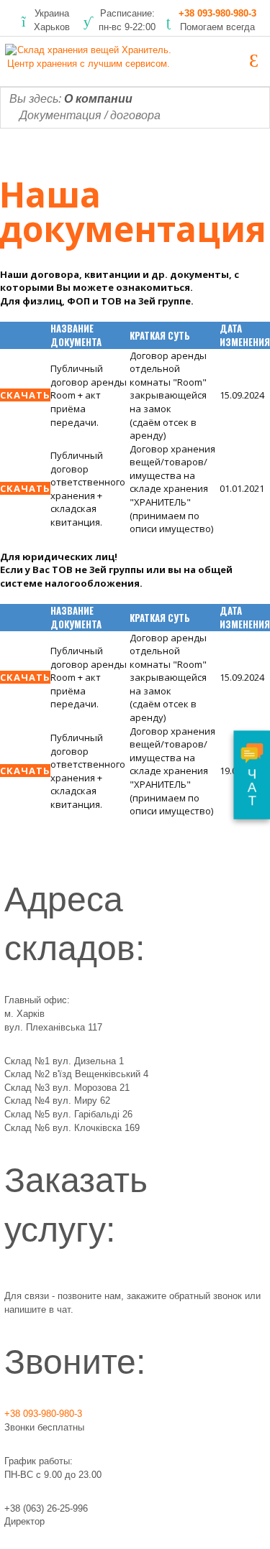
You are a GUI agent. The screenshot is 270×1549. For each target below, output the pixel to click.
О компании (98, 99)
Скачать (25, 395)
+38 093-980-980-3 (217, 13)
